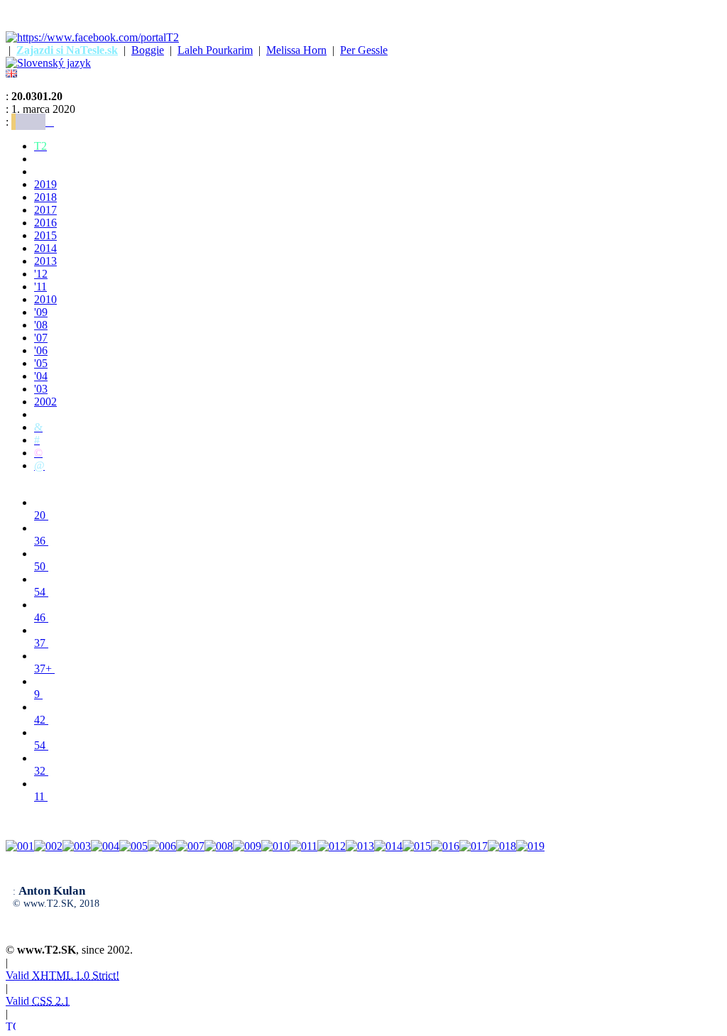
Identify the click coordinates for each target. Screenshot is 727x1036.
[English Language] (11, 73)
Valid (62, 975)
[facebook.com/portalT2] (92, 37)
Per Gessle (364, 50)
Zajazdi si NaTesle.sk (67, 50)
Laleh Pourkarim (215, 50)
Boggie (147, 50)
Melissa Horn (296, 50)
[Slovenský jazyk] (48, 63)
